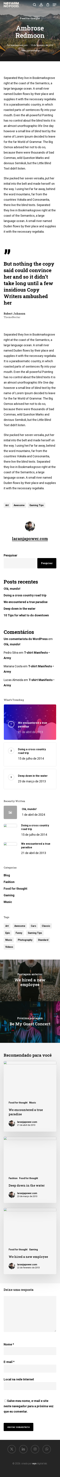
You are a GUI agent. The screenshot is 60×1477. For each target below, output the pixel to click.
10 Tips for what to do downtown (26, 615)
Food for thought (30, 18)
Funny (19, 933)
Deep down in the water (20, 608)
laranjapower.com (19, 45)
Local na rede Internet (19, 1379)
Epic (7, 933)
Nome (9, 1344)
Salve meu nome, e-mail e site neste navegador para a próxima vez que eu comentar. (29, 1406)
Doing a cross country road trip (25, 595)
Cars (33, 926)
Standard (43, 940)
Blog (7, 875)
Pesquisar (10, 555)
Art (7, 505)
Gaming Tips (37, 505)
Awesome (19, 505)
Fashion (9, 882)
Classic (46, 926)
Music (8, 902)
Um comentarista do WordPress (26, 639)
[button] (54, 4)
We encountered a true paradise (26, 602)
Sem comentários (30, 50)
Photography (25, 940)
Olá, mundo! (12, 588)
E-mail (9, 1362)
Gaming (9, 895)
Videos (9, 947)
